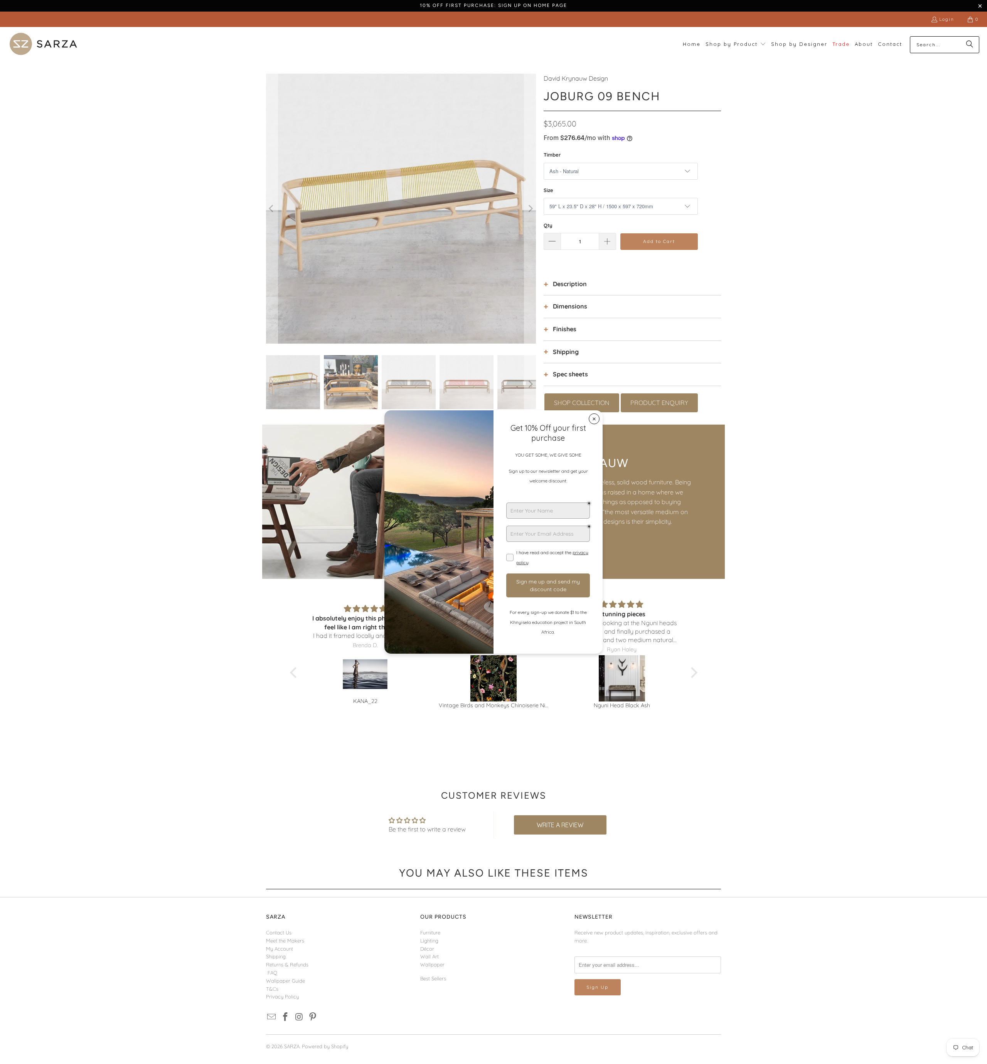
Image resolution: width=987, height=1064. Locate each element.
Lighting (429, 941)
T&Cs (272, 989)
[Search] (969, 44)
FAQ (272, 973)
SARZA (292, 1046)
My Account (279, 949)
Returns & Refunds (287, 964)
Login (946, 19)
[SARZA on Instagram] (299, 1017)
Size (548, 190)
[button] (736, 44)
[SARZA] (43, 44)
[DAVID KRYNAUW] (378, 502)
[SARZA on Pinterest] (313, 1017)
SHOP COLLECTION (582, 402)
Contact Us (278, 932)
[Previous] (272, 209)
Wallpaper (432, 964)
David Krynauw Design (576, 78)
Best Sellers (433, 978)
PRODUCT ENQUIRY (659, 402)
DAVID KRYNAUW (576, 463)
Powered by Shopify (325, 1046)
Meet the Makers (285, 941)
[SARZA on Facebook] (285, 1017)
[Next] (530, 209)
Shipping (276, 956)
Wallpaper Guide (285, 981)
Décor (427, 949)
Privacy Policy (282, 996)
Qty (548, 225)
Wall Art (429, 956)
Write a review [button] (560, 825)
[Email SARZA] (272, 1017)
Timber (552, 155)
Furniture (430, 932)
